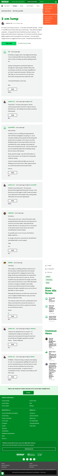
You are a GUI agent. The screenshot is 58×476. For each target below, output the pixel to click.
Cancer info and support (18, 1)
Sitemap (31, 405)
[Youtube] (31, 459)
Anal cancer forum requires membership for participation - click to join (29, 472)
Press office (33, 426)
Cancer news (32, 400)
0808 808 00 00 (29, 449)
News (38, 6)
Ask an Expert (30, 6)
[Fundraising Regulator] (31, 454)
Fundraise (4, 423)
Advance (48, 276)
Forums (15, 6)
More (41, 1)
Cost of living (5, 415)
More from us (6, 410)
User (56, 1)
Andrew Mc (9, 23)
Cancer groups (5, 400)
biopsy (47, 282)
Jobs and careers (34, 415)
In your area (5, 420)
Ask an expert (5, 405)
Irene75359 (11, 127)
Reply (12, 89)
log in (25, 43)
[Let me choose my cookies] (2, 473)
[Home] (5, 2)
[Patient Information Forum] (40, 454)
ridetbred (11, 213)
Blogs (21, 6)
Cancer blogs (5, 403)
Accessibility (31, 467)
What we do (33, 418)
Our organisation (34, 420)
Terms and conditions (5, 465)
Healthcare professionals (8, 433)
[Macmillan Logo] (20, 454)
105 (9, 51)
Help (30, 403)
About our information (33, 465)
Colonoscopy (49, 279)
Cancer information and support (10, 413)
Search (8, 6)
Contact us (32, 413)
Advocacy (4, 428)
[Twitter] (27, 459)
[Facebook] (24, 459)
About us (4, 438)
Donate (28, 392)
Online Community (32, 1)
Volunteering (5, 431)
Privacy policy (4, 467)
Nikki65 (10, 262)
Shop (3, 436)
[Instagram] (34, 459)
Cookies (30, 463)
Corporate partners (34, 423)
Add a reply (9, 43)
